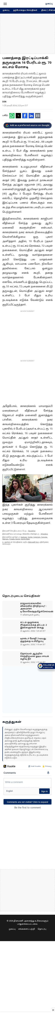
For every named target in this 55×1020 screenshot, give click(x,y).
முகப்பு (49, 4)
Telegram (5, 539)
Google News (25, 539)
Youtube (44, 537)
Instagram (36, 537)
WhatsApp (44, 534)
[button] (5, 4)
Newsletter (31, 531)
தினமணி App (33, 542)
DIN (4, 102)
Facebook (24, 537)
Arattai (17, 539)
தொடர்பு (42, 929)
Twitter (30, 537)
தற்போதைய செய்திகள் (25, 10)
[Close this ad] (53, 1010)
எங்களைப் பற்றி (26, 929)
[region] (28, 33)
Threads (12, 539)
